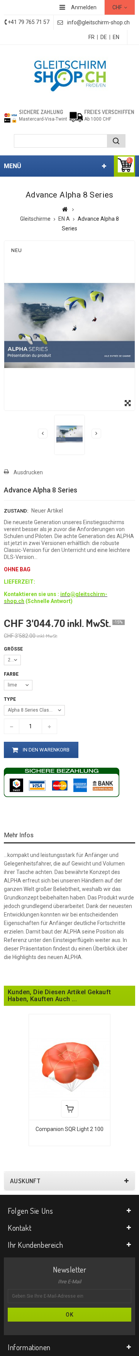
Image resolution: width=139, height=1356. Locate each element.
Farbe (12, 674)
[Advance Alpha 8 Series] (69, 434)
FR (91, 37)
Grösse (14, 649)
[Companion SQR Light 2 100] (69, 1066)
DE (103, 37)
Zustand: (16, 511)
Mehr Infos (19, 835)
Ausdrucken (28, 472)
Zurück (42, 433)
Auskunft (25, 1180)
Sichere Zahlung (41, 112)
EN (116, 37)
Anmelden (84, 7)
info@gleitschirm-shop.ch (98, 22)
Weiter (96, 433)
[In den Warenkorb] (69, 1108)
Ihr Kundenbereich (35, 1245)
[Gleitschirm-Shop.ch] (69, 74)
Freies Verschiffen (109, 112)
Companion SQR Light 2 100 (69, 1129)
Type (10, 699)
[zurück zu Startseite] (65, 209)
